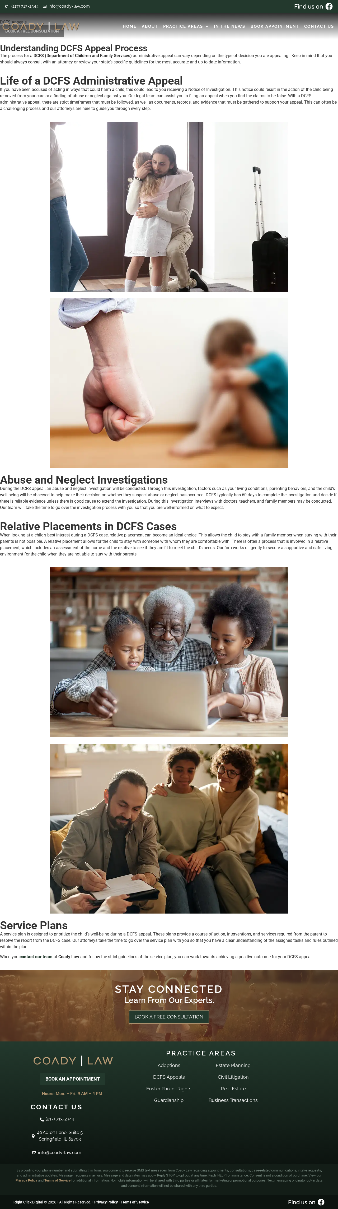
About (150, 26)
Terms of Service (57, 1180)
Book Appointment (275, 26)
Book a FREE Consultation (169, 1017)
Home (130, 26)
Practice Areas (183, 26)
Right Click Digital (28, 1202)
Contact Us (319, 26)
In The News (229, 26)
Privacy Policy (26, 1180)
